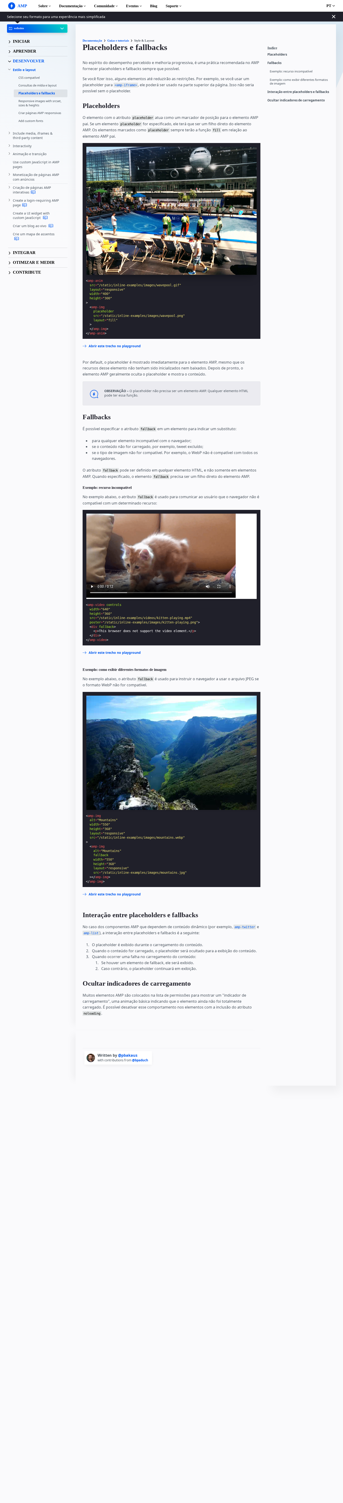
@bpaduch (140, 1060)
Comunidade (104, 6)
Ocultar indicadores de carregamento (296, 100)
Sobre (43, 6)
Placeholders (277, 55)
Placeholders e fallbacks (36, 93)
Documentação (71, 6)
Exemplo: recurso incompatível (291, 71)
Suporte (172, 6)
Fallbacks (274, 63)
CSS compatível (29, 77)
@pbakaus (127, 1055)
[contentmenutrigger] (299, 49)
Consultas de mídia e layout (37, 85)
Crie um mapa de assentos (34, 234)
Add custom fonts (30, 120)
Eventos (132, 6)
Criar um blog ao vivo (30, 226)
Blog (153, 6)
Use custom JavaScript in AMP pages (36, 164)
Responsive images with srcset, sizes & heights (39, 103)
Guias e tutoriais (118, 40)
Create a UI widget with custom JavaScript (31, 215)
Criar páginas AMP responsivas (39, 113)
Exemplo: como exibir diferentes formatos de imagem (299, 82)
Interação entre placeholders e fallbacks (298, 92)
